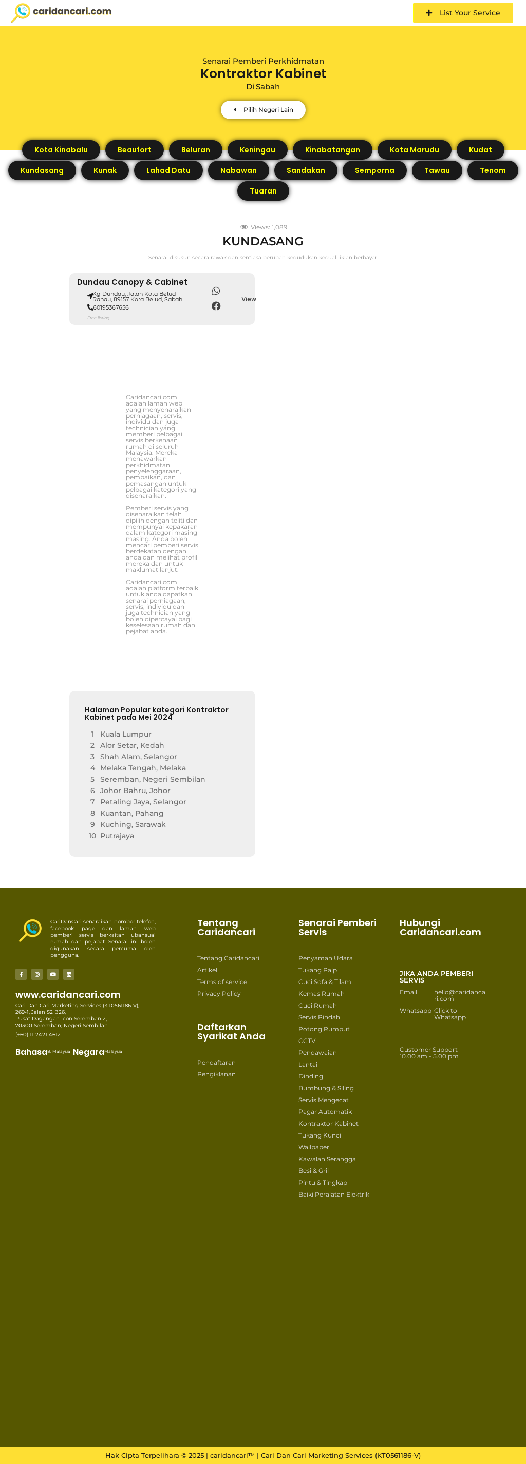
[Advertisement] (237, 1247)
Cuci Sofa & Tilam (324, 982)
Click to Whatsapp (450, 1014)
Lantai (307, 1064)
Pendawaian (317, 1052)
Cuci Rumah (317, 1005)
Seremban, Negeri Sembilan (152, 779)
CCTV (306, 1041)
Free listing (98, 317)
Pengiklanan (216, 1074)
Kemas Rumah (321, 993)
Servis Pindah (319, 1017)
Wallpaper (313, 1147)
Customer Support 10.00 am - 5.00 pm (429, 1053)
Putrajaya (117, 835)
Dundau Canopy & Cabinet (132, 282)
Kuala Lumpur (126, 734)
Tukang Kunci (319, 1135)
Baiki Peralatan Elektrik (333, 1194)
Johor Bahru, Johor (135, 790)
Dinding (310, 1076)
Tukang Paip (317, 970)
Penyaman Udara (325, 958)
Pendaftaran (216, 1062)
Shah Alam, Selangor (138, 756)
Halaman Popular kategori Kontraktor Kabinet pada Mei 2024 (157, 713)
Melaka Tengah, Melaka (143, 768)
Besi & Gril (313, 1170)
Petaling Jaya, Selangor (143, 801)
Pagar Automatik (325, 1111)
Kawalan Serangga (327, 1159)
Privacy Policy (219, 993)
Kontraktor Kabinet (328, 1123)
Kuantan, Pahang (132, 813)
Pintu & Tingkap (322, 1182)
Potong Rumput (324, 1029)
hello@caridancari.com (459, 995)
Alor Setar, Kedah (132, 745)
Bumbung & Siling (326, 1088)
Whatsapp (415, 1010)
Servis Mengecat (323, 1100)
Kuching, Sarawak (133, 824)
